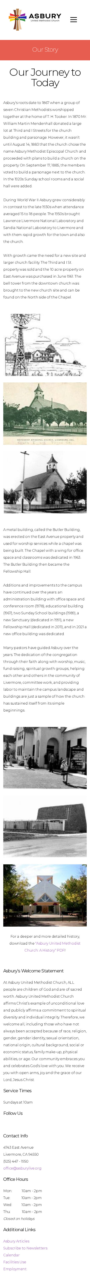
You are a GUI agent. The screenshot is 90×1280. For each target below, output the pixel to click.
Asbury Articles (16, 1241)
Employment (15, 1269)
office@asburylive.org (22, 1168)
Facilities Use (14, 1262)
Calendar (11, 1255)
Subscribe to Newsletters (25, 1248)
